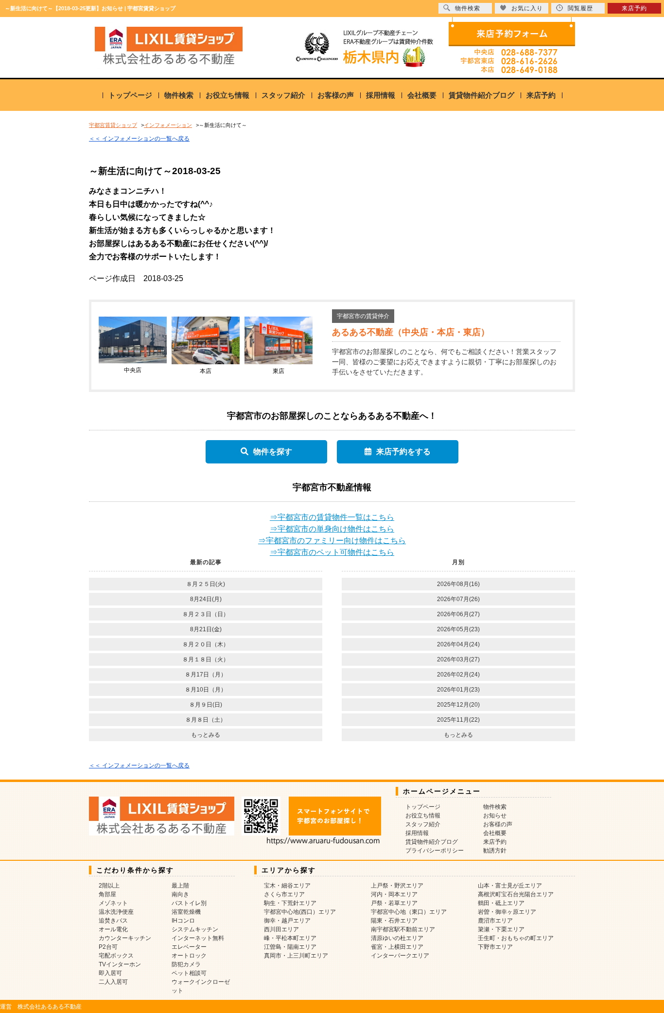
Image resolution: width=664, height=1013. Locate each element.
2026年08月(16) (458, 584)
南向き (180, 894)
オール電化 (113, 929)
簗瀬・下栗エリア (501, 929)
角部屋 (107, 894)
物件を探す (272, 451)
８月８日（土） (205, 719)
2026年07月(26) (458, 599)
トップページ (130, 95)
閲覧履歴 (580, 8)
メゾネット (113, 903)
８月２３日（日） (205, 614)
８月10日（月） (206, 689)
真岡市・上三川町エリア (296, 955)
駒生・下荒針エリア (290, 903)
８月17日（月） (206, 674)
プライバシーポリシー (434, 850)
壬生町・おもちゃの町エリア (516, 938)
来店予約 (541, 95)
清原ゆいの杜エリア (397, 938)
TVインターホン (120, 964)
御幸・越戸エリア (287, 920)
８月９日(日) (205, 704)
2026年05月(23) (458, 629)
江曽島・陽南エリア (290, 946)
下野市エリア (495, 946)
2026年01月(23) (458, 689)
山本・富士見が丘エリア (510, 885)
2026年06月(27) (458, 614)
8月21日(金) (206, 629)
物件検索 (178, 95)
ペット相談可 (189, 973)
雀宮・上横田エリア (397, 946)
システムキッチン (195, 929)
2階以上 (109, 885)
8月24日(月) (206, 599)
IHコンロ (183, 920)
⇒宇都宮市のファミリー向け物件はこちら (332, 540)
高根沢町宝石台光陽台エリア (516, 894)
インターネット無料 (198, 938)
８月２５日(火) (205, 584)
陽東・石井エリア (394, 920)
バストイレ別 (189, 903)
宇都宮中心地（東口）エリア (409, 911)
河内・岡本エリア (394, 894)
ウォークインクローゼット (201, 986)
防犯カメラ (186, 964)
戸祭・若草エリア (394, 903)
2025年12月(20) (458, 704)
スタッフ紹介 (283, 95)
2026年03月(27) (458, 659)
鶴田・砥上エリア (501, 903)
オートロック (189, 955)
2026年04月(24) (458, 644)
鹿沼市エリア (495, 920)
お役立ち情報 (227, 95)
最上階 (180, 885)
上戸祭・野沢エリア (397, 885)
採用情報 (380, 95)
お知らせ (495, 815)
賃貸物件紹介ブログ (481, 95)
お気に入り (527, 8)
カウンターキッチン (125, 938)
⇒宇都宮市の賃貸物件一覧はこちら (332, 517)
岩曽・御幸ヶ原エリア (507, 911)
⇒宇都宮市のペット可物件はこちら (332, 552)
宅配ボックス (116, 955)
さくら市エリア (284, 894)
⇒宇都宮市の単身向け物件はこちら (332, 529)
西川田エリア (281, 929)
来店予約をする (403, 451)
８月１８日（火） (205, 659)
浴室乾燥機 (186, 911)
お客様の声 (335, 95)
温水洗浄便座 (116, 911)
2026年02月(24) (458, 674)
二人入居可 (113, 981)
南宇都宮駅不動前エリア (403, 929)
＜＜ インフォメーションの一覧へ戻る (139, 138)
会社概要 (422, 95)
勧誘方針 (495, 850)
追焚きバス (113, 920)
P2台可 (108, 946)
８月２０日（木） (205, 644)
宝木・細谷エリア (287, 885)
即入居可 (110, 973)
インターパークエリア (400, 955)
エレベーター (189, 946)
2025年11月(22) (458, 719)
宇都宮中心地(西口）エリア (300, 911)
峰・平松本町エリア (290, 938)
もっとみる (205, 734)
